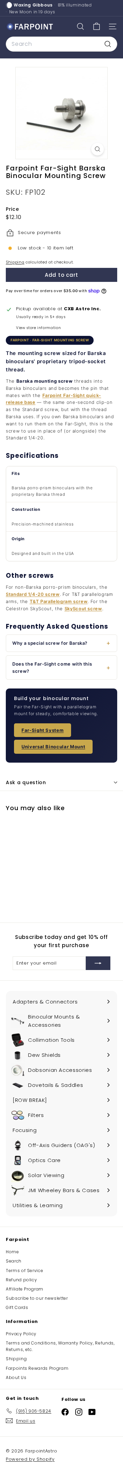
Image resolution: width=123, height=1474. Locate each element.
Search (14, 1261)
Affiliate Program (24, 1289)
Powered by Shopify (30, 1459)
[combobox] (61, 44)
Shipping (15, 262)
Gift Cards (17, 1307)
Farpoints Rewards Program (37, 1368)
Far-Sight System (43, 730)
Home (12, 1252)
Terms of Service (24, 1270)
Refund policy (21, 1280)
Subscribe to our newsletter (37, 1298)
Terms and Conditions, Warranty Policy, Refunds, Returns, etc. (60, 1346)
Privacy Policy (21, 1334)
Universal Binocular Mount (53, 746)
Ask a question (26, 782)
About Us (16, 1377)
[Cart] (96, 26)
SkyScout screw (83, 608)
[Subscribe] (98, 963)
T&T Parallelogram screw (59, 601)
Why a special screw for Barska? (49, 643)
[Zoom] (97, 149)
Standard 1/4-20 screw (33, 594)
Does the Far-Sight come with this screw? (52, 667)
